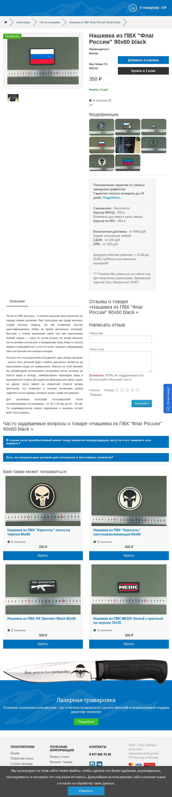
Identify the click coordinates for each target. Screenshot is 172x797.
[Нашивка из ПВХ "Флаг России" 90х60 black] (43, 60)
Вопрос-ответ (59, 756)
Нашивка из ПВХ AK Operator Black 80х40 (41, 618)
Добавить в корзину (143, 60)
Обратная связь (22, 758)
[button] (168, 398)
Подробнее (86, 721)
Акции (14, 753)
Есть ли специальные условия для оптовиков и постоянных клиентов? (59, 457)
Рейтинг (95, 390)
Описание (17, 301)
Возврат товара (61, 762)
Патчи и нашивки (50, 22)
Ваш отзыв (97, 349)
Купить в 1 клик (143, 71)
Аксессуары (23, 22)
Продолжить (141, 403)
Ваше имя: (97, 333)
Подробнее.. (112, 197)
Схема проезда (21, 763)
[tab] (86, 442)
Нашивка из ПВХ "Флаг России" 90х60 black (94, 22)
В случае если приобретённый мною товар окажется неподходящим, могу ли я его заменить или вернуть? (78, 442)
